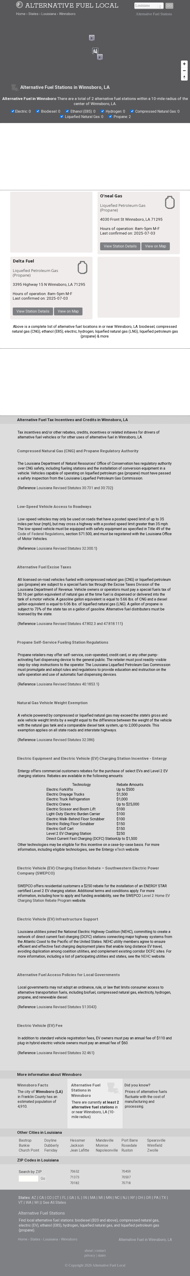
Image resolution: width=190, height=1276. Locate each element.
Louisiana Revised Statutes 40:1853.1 (67, 684)
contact (100, 1250)
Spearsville (156, 1140)
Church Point (29, 1150)
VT (20, 1202)
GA (71, 1197)
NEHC (146, 956)
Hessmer (77, 1140)
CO (49, 1197)
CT (57, 1197)
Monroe (102, 1145)
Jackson (77, 1145)
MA (92, 1197)
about (89, 1250)
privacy (89, 1255)
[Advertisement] (95, 156)
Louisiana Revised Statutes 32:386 (65, 740)
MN (109, 1197)
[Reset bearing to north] (184, 77)
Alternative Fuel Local (71, 6)
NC (117, 1197)
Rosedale (129, 1145)
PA (156, 1197)
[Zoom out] (184, 70)
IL (78, 1197)
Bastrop (25, 1140)
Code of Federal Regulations (41, 534)
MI (100, 1197)
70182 (74, 1183)
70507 (126, 1177)
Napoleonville (107, 1150)
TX (164, 1197)
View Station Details (120, 246)
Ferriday (50, 1150)
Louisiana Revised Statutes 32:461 (65, 1053)
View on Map (155, 246)
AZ (34, 1197)
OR (148, 1197)
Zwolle (152, 1150)
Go (169, 5)
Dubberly (51, 1145)
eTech (120, 849)
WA (28, 1202)
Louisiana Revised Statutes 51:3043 (66, 1007)
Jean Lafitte (79, 1150)
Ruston (127, 1150)
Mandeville (105, 1140)
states (102, 1255)
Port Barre (129, 1140)
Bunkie (24, 1145)
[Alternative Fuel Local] (20, 6)
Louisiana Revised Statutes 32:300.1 (66, 548)
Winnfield (154, 1145)
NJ (125, 1197)
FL (64, 1197)
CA (41, 1197)
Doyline (50, 1140)
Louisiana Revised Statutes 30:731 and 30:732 (74, 488)
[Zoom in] (184, 63)
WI (36, 1202)
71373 (74, 1177)
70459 (126, 1171)
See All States (54, 1202)
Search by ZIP (30, 1172)
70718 (126, 1183)
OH (140, 1197)
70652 (74, 1171)
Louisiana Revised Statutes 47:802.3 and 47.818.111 (79, 623)
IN (85, 1197)
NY (132, 1197)
